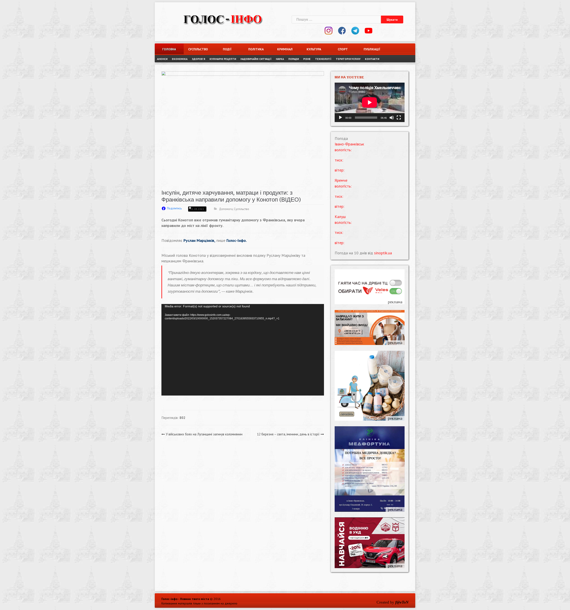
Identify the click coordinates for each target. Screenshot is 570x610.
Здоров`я (198, 59)
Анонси (162, 59)
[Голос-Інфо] (222, 18)
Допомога (226, 209)
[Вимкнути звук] (391, 117)
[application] (242, 350)
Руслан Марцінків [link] (198, 240)
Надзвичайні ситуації (255, 59)
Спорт (343, 49)
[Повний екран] (399, 117)
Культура (314, 49)
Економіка (179, 59)
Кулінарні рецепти (223, 59)
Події (227, 49)
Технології (323, 59)
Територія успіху (348, 59)
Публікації (372, 49)
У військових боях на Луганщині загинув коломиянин (204, 434)
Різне (307, 59)
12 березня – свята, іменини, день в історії (288, 434)
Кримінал (285, 49)
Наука (280, 59)
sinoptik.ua (383, 252)
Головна (169, 49)
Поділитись (174, 208)
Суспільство (198, 49)
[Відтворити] (340, 117)
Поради (293, 59)
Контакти (372, 59)
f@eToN (402, 602)
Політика (256, 49)
